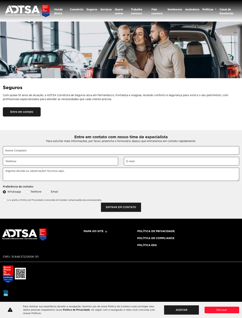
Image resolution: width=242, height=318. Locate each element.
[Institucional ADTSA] (27, 11)
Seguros (91, 9)
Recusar (221, 309)
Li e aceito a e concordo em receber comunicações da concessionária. (54, 200)
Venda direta (58, 11)
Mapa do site (93, 231)
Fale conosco (157, 11)
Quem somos (119, 11)
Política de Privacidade (31, 200)
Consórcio (76, 9)
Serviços (106, 9)
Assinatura (192, 9)
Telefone (35, 191)
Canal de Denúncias (226, 11)
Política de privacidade (156, 231)
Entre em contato (21, 111)
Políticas (208, 9)
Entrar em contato (121, 207)
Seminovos (175, 9)
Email (54, 191)
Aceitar (181, 309)
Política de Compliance (155, 238)
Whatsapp (14, 191)
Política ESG (147, 245)
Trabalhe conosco (136, 11)
